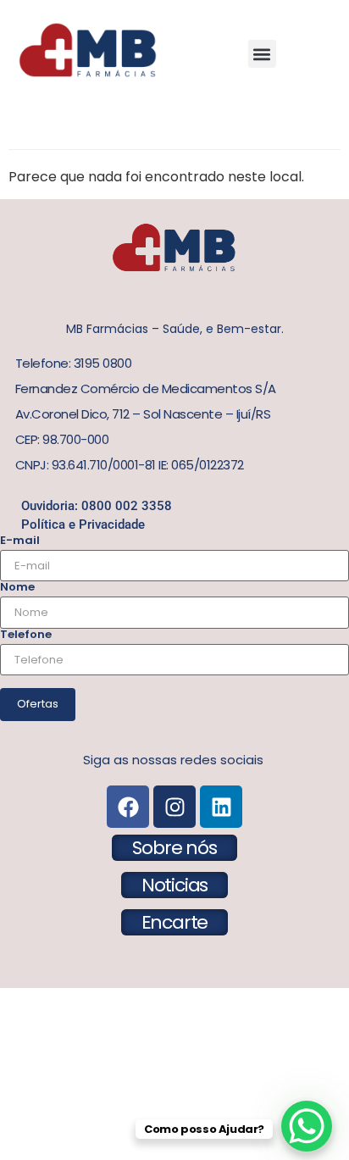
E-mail (20, 540)
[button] (262, 54)
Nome (17, 586)
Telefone (26, 634)
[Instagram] (174, 806)
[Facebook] (128, 806)
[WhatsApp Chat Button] (306, 1126)
